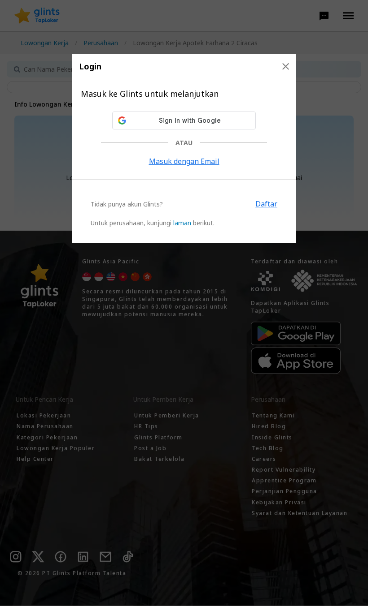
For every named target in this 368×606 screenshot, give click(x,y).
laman (182, 223)
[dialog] (184, 148)
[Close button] (285, 66)
